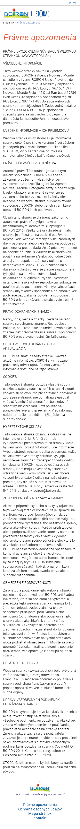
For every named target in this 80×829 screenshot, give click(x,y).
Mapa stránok (40, 813)
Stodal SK (9, 22)
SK (70, 2)
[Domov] (16, 13)
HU (74, 2)
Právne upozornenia (40, 804)
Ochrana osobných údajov (40, 809)
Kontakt (40, 818)
